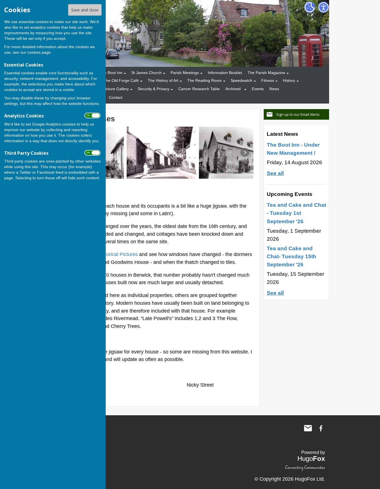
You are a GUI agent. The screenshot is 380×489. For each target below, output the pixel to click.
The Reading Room (204, 80)
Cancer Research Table (199, 89)
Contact (115, 97)
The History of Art (163, 80)
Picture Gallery (116, 89)
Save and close (84, 10)
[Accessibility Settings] (323, 7)
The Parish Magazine (266, 72)
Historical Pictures (118, 254)
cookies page (39, 52)
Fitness (267, 80)
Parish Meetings (185, 72)
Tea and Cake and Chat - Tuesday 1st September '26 (296, 213)
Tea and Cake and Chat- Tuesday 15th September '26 (291, 256)
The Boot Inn (111, 72)
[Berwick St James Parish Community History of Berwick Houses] (161, 153)
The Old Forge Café (121, 80)
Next (244, 152)
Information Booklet (225, 72)
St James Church (146, 72)
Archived (233, 89)
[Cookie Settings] (309, 7)
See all (275, 173)
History (289, 80)
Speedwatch (241, 80)
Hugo (311, 458)
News (274, 89)
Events (258, 89)
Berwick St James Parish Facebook (321, 428)
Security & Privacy (153, 89)
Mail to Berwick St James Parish (308, 428)
